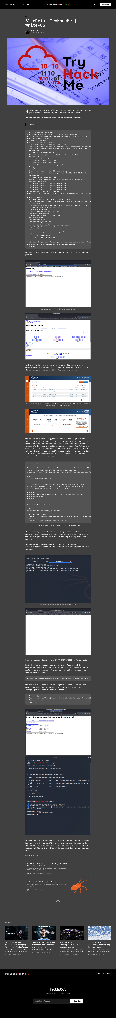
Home (6, 4)
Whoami (12, 4)
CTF (19, 4)
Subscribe (105, 4)
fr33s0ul (34, 31)
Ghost (109, 974)
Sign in (95, 4)
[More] (27, 4)
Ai (23, 4)
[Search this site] (88, 4)
